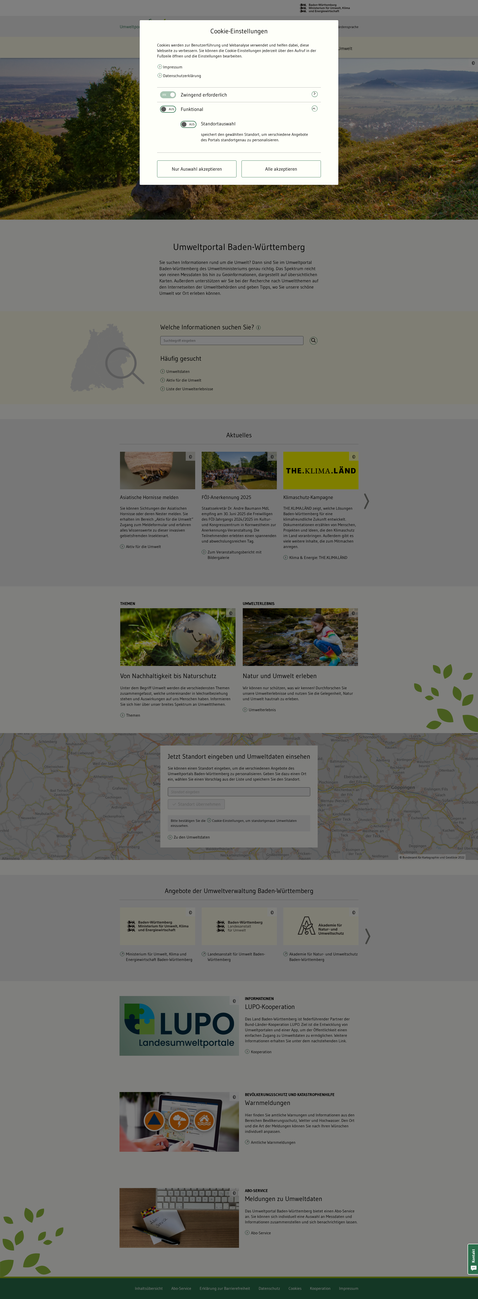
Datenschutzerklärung (182, 75)
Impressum (172, 66)
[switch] (166, 94)
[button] (473, 1259)
